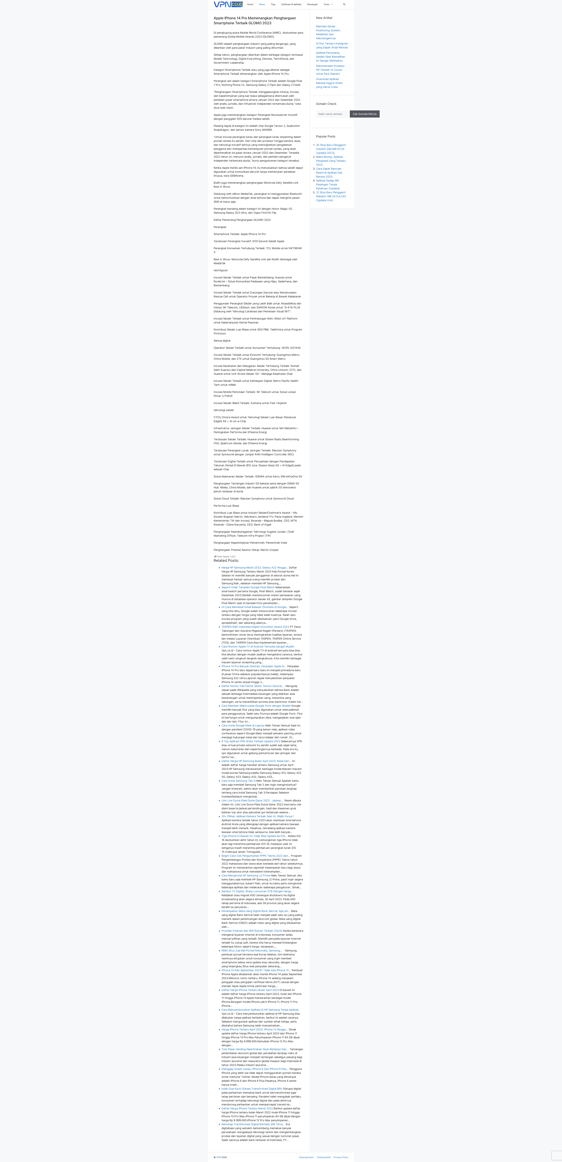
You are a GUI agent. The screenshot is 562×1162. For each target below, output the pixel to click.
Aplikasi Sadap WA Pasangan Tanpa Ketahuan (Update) (328, 184)
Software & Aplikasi (291, 4)
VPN (218, 1157)
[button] (344, 4)
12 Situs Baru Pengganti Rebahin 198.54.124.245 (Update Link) (331, 196)
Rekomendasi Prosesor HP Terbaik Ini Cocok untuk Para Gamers (330, 69)
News (262, 4)
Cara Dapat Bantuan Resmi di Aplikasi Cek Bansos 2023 (329, 172)
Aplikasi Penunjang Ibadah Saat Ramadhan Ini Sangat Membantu (330, 56)
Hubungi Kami (306, 1157)
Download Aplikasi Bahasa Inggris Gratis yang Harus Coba (329, 82)
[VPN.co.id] (228, 4)
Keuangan (312, 4)
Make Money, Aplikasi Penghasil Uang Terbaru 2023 (331, 160)
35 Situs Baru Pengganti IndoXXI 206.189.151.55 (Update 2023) (331, 148)
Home (250, 4)
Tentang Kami (324, 1157)
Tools (326, 4)
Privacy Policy (341, 1157)
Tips (273, 4)
